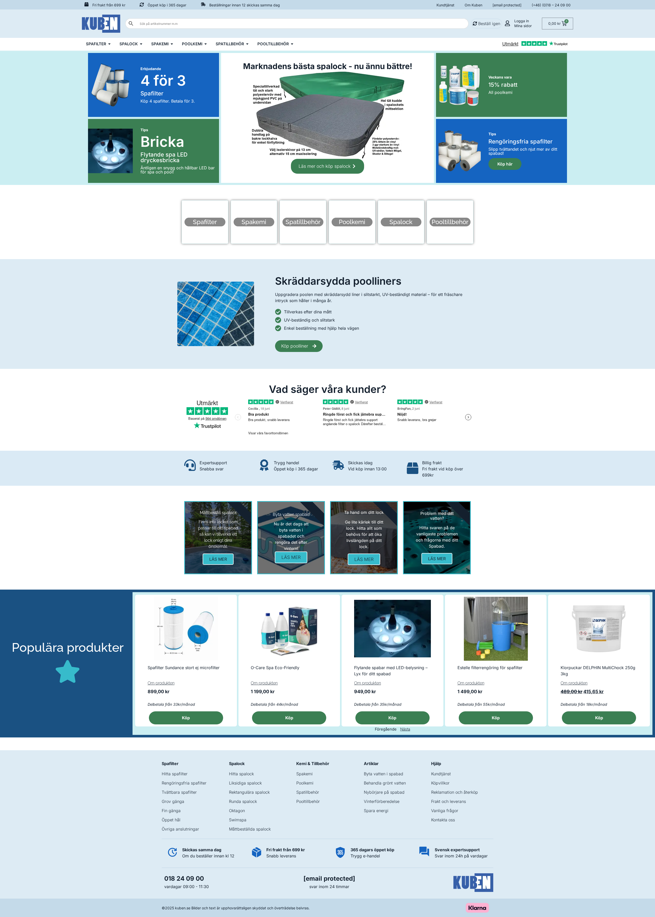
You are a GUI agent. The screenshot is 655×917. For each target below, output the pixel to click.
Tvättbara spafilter (179, 792)
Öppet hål (171, 819)
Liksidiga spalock (245, 783)
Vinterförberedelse (381, 801)
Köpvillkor (440, 783)
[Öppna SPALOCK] (141, 44)
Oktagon (237, 810)
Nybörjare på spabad (384, 792)
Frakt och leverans (448, 801)
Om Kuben (473, 5)
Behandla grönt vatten (385, 783)
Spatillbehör (307, 792)
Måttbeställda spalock (250, 829)
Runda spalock (243, 801)
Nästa (405, 729)
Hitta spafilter (175, 773)
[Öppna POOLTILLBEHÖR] (292, 44)
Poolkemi (304, 783)
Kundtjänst (445, 5)
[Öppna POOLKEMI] (206, 44)
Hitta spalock (241, 773)
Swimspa (237, 819)
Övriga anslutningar (180, 829)
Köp (599, 717)
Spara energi (376, 810)
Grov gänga (173, 801)
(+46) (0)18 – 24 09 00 (551, 5)
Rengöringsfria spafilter (184, 783)
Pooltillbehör (308, 801)
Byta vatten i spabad (383, 773)
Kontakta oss (443, 819)
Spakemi (304, 773)
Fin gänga (171, 810)
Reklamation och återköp (454, 792)
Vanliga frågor (444, 810)
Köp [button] (186, 717)
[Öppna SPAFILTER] (109, 44)
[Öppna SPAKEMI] (172, 44)
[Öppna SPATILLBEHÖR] (247, 44)
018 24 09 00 (184, 878)
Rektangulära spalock (249, 792)
